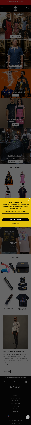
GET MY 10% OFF (15, 219)
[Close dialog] (29, 199)
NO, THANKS (15, 223)
